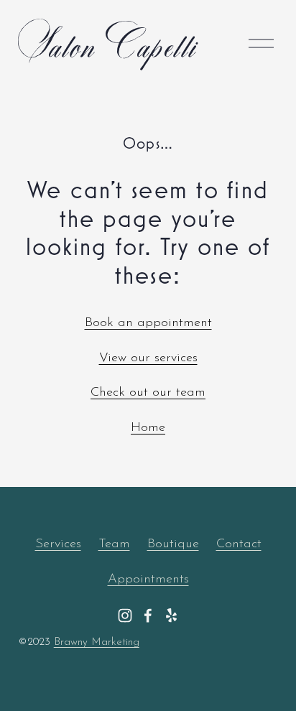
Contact (239, 544)
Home (148, 427)
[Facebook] (148, 615)
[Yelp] (171, 615)
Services (58, 544)
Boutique (173, 544)
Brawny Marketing (96, 642)
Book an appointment (148, 323)
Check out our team (148, 392)
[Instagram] (125, 615)
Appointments (148, 579)
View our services (148, 358)
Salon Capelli (107, 43)
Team (114, 544)
